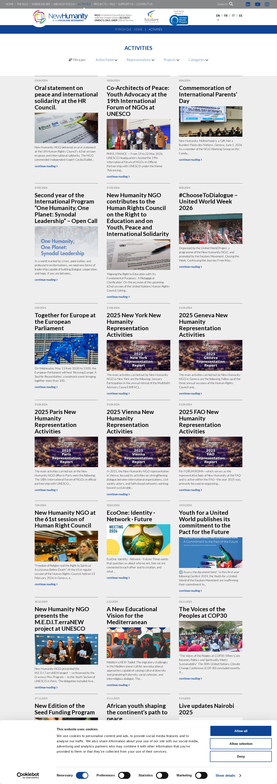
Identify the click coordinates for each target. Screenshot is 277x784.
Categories (196, 60)
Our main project (179, 12)
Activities (84, 4)
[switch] (124, 775)
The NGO (22, 4)
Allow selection (241, 744)
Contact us (144, 4)
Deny (241, 756)
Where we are (41, 4)
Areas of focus (63, 4)
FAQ (112, 4)
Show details (225, 775)
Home (10, 4)
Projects (100, 4)
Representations (139, 60)
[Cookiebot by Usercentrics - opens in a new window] (28, 775)
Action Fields (105, 60)
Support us (125, 4)
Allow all (240, 731)
